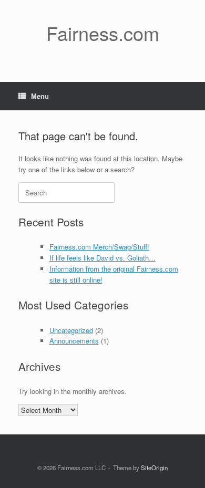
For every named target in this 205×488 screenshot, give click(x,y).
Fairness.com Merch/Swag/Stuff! (99, 247)
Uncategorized (71, 330)
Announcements (74, 341)
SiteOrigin (154, 467)
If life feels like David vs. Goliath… (102, 258)
